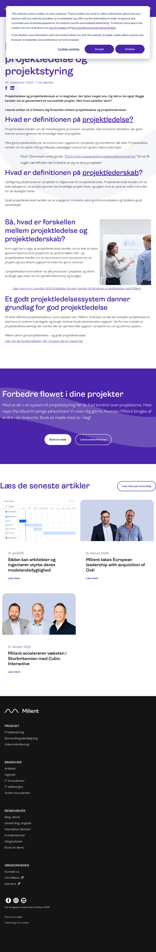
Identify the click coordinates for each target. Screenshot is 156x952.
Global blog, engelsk (18, 823)
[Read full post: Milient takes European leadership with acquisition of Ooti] (117, 520)
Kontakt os (12, 871)
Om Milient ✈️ (14, 878)
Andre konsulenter (17, 793)
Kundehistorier (15, 835)
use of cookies (57, 27)
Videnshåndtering (17, 744)
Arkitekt (10, 768)
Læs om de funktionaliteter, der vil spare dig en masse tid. (44, 341)
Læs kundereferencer (93, 439)
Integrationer (14, 841)
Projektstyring (14, 732)
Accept (99, 49)
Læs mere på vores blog (136, 486)
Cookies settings (69, 49)
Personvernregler (13, 917)
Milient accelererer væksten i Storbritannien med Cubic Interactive (37, 658)
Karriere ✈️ (13, 884)
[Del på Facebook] (6, 88)
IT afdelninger (14, 787)
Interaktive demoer (18, 829)
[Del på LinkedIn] (12, 88)
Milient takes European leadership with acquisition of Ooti (115, 564)
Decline (130, 49)
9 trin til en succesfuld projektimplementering (100, 156)
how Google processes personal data (94, 27)
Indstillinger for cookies (17, 922)
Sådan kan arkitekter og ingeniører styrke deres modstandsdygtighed (32, 564)
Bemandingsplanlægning (21, 738)
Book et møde (57, 439)
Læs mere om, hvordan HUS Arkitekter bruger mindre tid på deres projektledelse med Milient (76, 288)
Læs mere (14, 578)
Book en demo (14, 847)
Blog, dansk (12, 817)
